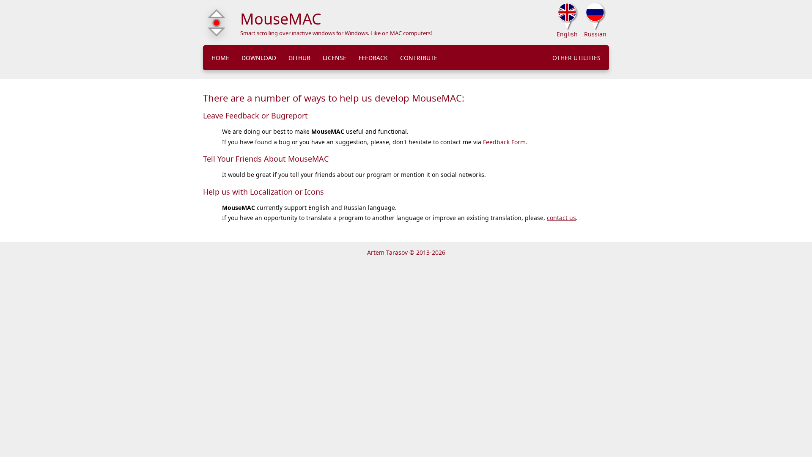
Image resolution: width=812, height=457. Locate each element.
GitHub (299, 58)
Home (220, 58)
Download (258, 58)
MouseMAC (280, 18)
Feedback (373, 58)
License (334, 58)
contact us (561, 218)
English (567, 34)
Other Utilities (576, 58)
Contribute (418, 58)
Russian (595, 34)
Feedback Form (504, 142)
